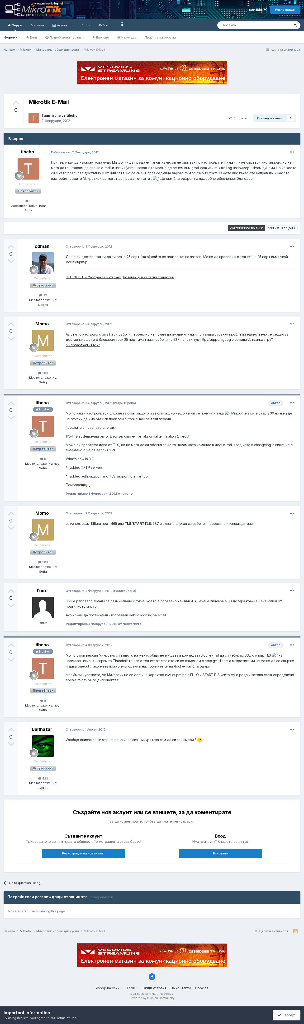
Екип (33, 37)
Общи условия (154, 988)
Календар (128, 37)
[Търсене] (295, 25)
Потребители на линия (66, 37)
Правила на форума (160, 37)
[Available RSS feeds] (295, 931)
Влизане (256, 10)
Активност (64, 25)
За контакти (181, 988)
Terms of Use (66, 1018)
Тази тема (277, 25)
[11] (122, 24)
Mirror (107, 25)
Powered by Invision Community (152, 998)
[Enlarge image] (156, 178)
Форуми (11, 37)
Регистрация (285, 9)
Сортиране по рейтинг (246, 228)
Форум (16, 25)
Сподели (239, 118)
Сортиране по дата (281, 228)
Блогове (102, 37)
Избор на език (108, 988)
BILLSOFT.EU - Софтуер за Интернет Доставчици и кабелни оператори (120, 277)
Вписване (220, 853)
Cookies (201, 988)
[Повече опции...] (292, 152)
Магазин (37, 25)
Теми (131, 988)
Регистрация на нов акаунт (83, 853)
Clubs (85, 25)
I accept (288, 1015)
